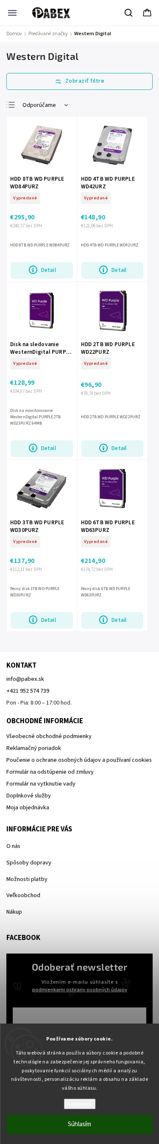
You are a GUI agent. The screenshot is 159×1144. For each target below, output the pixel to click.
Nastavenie (79, 1104)
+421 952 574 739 (27, 691)
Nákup (14, 912)
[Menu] (12, 12)
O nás (13, 846)
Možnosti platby (26, 879)
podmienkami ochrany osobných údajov (79, 989)
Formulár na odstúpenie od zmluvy (50, 772)
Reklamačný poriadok (33, 748)
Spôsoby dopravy (28, 863)
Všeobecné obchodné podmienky (49, 736)
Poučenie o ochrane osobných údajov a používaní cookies (79, 760)
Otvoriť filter (79, 81)
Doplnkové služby (28, 796)
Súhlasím (79, 1124)
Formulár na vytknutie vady (40, 784)
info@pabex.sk (25, 679)
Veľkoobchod (23, 895)
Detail (48, 270)
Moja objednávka (27, 807)
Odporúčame (39, 105)
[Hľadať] (129, 12)
